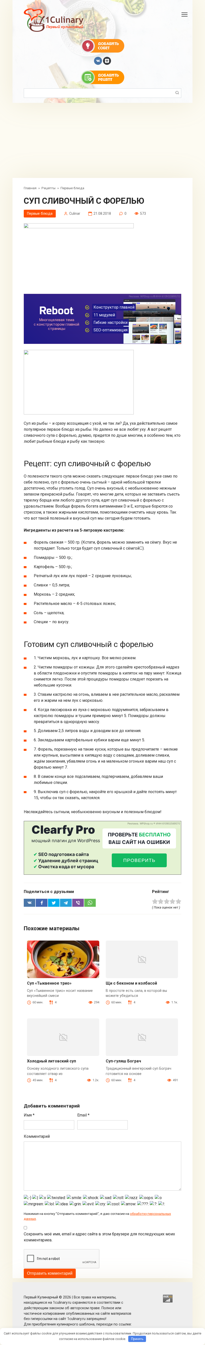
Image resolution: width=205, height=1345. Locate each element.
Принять (137, 1339)
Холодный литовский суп (51, 1061)
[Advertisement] (102, 140)
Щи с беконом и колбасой (131, 983)
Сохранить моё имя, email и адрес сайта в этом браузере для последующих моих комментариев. (99, 1237)
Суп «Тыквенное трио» (49, 983)
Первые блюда (39, 213)
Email (83, 1115)
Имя (29, 1115)
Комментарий (37, 1136)
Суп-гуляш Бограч (123, 1061)
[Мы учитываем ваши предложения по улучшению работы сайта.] (102, 45)
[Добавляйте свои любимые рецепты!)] (102, 77)
